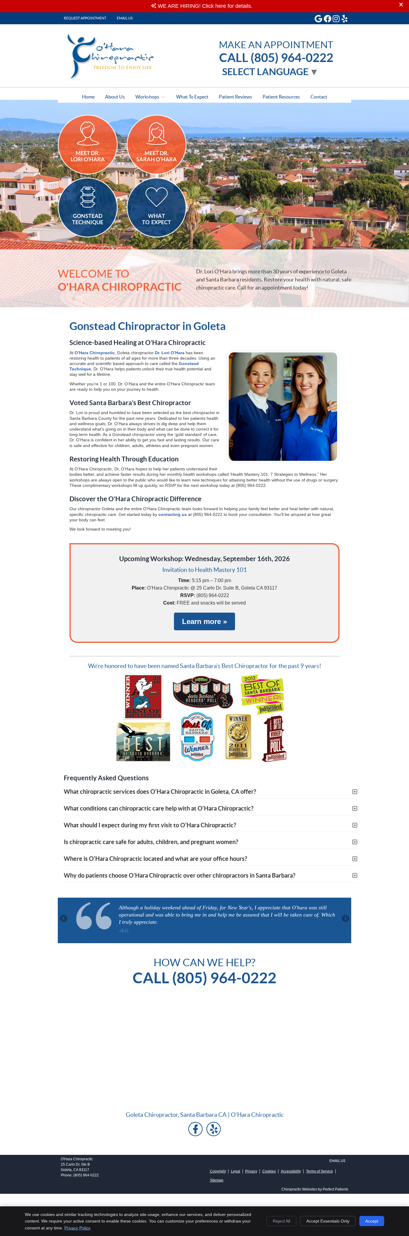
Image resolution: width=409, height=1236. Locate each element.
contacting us (172, 514)
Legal (235, 1171)
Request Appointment (85, 18)
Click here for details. (227, 6)
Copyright (218, 1171)
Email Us (125, 18)
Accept (371, 1221)
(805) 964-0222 (86, 1175)
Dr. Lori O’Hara (169, 352)
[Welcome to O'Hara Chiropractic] (115, 79)
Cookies (269, 1171)
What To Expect (192, 96)
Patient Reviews (235, 96)
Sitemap (216, 1180)
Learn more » (204, 621)
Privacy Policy (77, 1228)
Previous (64, 918)
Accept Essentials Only (327, 1221)
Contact (318, 96)
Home (88, 96)
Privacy (251, 1171)
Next (344, 918)
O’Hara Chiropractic (95, 352)
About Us (115, 96)
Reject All (281, 1221)
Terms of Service (319, 1171)
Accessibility (291, 1171)
